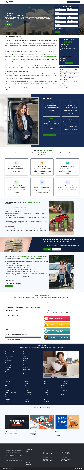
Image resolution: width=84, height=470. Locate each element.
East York (46, 392)
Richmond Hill (33, 53)
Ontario (27, 453)
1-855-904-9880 (49, 450)
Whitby (45, 381)
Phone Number (70, 20)
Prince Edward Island (29, 460)
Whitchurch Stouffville (11, 392)
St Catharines (27, 362)
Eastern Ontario (9, 356)
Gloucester (65, 388)
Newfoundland (28, 464)
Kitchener (55, 51)
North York (8, 362)
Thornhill (46, 388)
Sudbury (27, 390)
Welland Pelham (9, 367)
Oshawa (28, 53)
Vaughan (24, 53)
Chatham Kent (66, 385)
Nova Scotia (28, 462)
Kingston (8, 381)
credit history (15, 84)
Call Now (8, 24)
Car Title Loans (11, 56)
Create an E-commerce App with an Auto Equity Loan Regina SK (41, 430)
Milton (7, 383)
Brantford (27, 383)
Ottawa (29, 51)
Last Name (69, 16)
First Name (57, 16)
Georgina (8, 390)
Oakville (26, 367)
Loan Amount (57, 24)
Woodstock (65, 394)
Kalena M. (7, 431)
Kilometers (57, 12)
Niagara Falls (27, 388)
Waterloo (42, 53)
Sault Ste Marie (28, 396)
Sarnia (45, 379)
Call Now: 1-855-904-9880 (73, 1)
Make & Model (69, 8)
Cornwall (46, 394)
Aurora (7, 396)
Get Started (56, 249)
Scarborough (38, 51)
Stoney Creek (65, 381)
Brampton (50, 51)
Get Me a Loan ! (68, 63)
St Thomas (8, 369)
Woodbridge (46, 401)
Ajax (45, 396)
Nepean (26, 381)
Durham (8, 399)
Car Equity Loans (26, 56)
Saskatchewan (28, 455)
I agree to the (62, 28)
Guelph (26, 385)
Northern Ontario (10, 353)
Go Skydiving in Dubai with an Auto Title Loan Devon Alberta (66, 431)
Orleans (45, 385)
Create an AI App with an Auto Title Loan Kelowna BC (16, 430)
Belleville (65, 390)
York (45, 383)
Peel (7, 385)
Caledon (8, 388)
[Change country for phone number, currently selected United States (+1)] (68, 22)
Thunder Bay (27, 369)
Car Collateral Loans (45, 56)
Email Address (57, 20)
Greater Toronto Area (10, 351)
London (11, 53)
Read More (8, 434)
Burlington (26, 365)
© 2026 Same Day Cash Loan (7, 468)
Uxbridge (8, 401)
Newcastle (27, 379)
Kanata (64, 392)
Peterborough (28, 394)
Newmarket (65, 379)
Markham (19, 53)
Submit (57, 32)
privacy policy (64, 28)
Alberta (27, 451)
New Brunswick (28, 457)
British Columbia (29, 449)
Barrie (26, 399)
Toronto (25, 51)
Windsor (15, 53)
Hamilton (33, 51)
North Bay (46, 390)
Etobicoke (7, 53)
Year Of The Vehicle (58, 8)
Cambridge (8, 379)
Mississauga (44, 51)
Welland (45, 399)
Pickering (65, 383)
